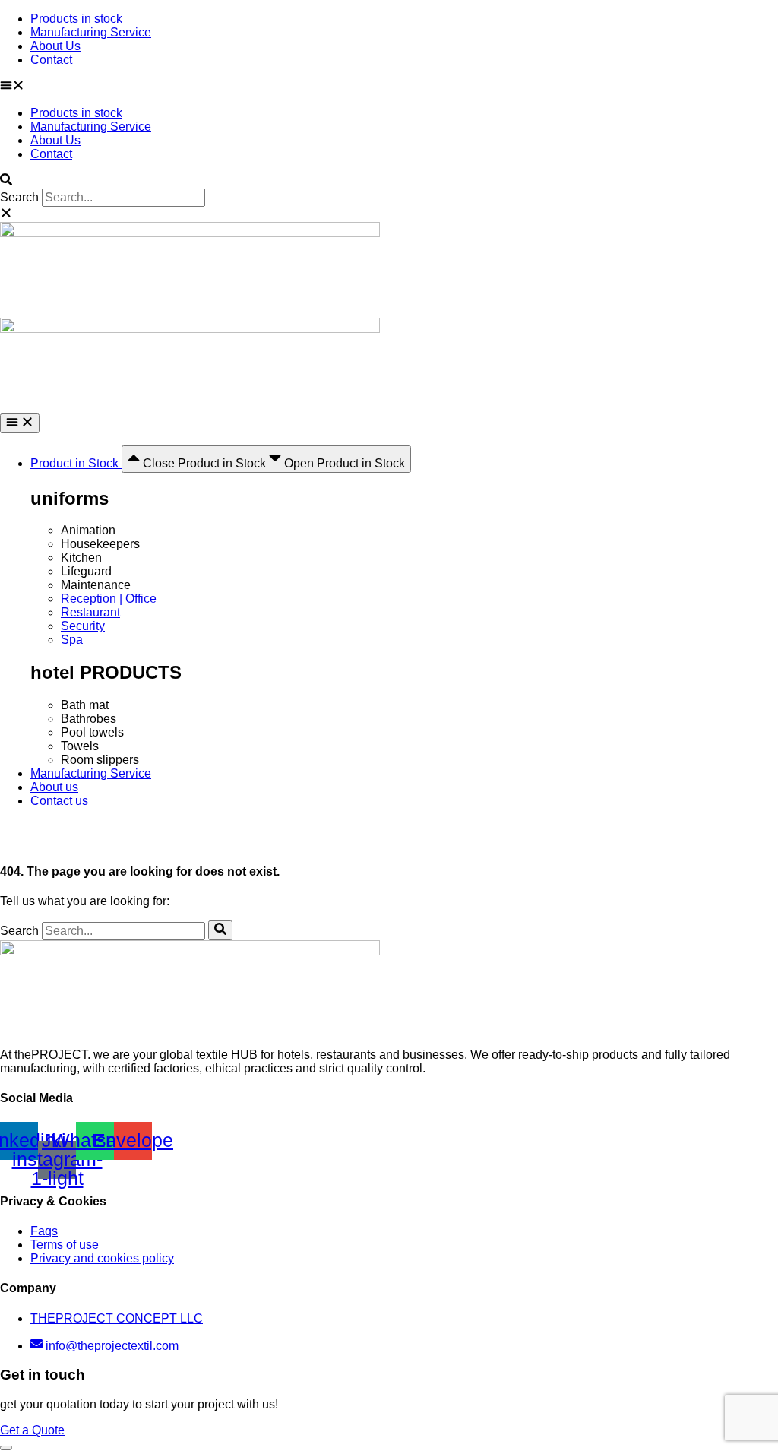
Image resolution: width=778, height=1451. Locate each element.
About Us (55, 46)
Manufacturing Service (90, 32)
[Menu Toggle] (20, 423)
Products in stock (76, 18)
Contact (51, 59)
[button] (389, 86)
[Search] (220, 930)
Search (19, 197)
